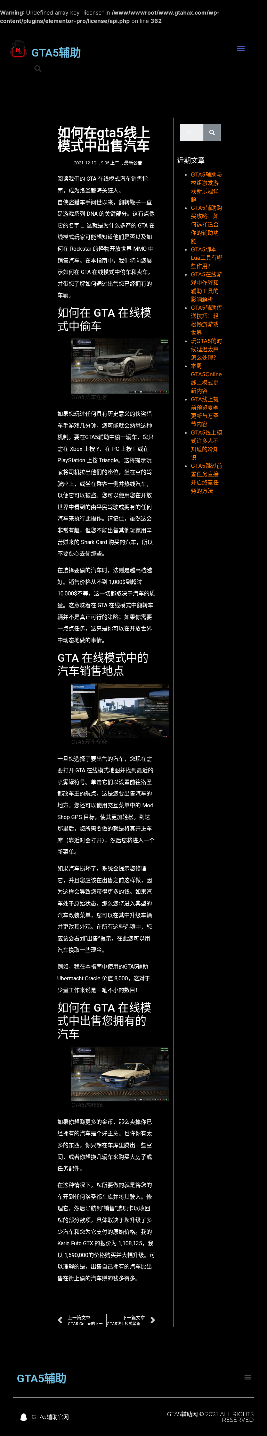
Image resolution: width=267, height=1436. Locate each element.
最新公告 (133, 162)
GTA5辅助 (56, 52)
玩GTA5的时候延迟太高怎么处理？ (206, 349)
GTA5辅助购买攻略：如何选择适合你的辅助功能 (206, 224)
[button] (241, 48)
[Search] (212, 132)
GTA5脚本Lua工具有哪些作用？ (206, 257)
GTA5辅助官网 (50, 1417)
